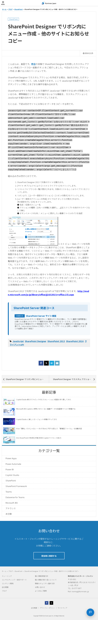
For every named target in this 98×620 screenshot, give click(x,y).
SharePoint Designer (35, 341)
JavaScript (18, 341)
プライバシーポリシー (47, 608)
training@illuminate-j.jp (80, 591)
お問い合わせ (40, 587)
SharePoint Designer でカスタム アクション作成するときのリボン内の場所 (74, 379)
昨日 (33, 64)
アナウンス (10, 508)
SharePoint (13, 19)
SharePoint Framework (16, 486)
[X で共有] (46, 363)
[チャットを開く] (90, 612)
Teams (8, 491)
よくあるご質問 (41, 591)
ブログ (4, 591)
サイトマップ (62, 608)
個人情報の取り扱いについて (46, 580)
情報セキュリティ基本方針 (45, 583)
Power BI (9, 469)
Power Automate (13, 463)
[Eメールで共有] (57, 364)
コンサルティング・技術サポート (14, 580)
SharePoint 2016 (75, 341)
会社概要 (5, 587)
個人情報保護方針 (41, 576)
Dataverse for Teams (14, 497)
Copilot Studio (12, 474)
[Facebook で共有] (41, 364)
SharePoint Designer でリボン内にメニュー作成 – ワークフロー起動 (27, 379)
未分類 (8, 513)
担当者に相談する (49, 555)
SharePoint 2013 (56, 341)
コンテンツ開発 (8, 583)
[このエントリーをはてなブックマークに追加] (51, 364)
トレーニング (7, 576)
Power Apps (11, 458)
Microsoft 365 (11, 502)
